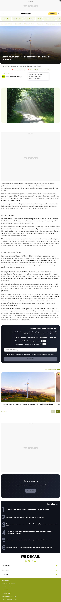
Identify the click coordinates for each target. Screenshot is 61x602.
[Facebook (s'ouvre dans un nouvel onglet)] (32, 561)
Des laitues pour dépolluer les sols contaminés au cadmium (25, 517)
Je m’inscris (30, 490)
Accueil (3, 28)
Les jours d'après (8, 23)
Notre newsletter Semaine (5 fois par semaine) (28, 341)
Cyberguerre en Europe (29, 23)
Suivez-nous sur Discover (19, 69)
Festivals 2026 (18, 23)
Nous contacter (5, 590)
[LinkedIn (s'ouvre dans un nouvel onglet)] (29, 561)
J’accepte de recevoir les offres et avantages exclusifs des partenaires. (31, 354)
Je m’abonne (52, 13)
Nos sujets (5, 570)
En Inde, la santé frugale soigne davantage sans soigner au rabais (27, 510)
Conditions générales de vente (8, 583)
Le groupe (5, 574)
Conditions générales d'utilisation (9, 596)
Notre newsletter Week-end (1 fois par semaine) (28, 344)
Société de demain (30, 18)
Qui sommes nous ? (6, 593)
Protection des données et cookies (9, 599)
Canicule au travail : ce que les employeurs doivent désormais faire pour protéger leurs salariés (29, 532)
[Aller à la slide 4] (5, 411)
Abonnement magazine (7, 586)
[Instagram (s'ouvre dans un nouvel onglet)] (26, 561)
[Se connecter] (59, 13)
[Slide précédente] (53, 411)
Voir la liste (51, 354)
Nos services (6, 566)
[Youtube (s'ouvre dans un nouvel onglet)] (35, 561)
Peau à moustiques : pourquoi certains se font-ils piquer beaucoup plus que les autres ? (32, 525)
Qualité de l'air (40, 23)
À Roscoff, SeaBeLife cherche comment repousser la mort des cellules (29, 547)
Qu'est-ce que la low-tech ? (51, 23)
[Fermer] (47, 74)
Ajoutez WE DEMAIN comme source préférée (39, 69)
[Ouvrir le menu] (2, 13)
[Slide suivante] (58, 411)
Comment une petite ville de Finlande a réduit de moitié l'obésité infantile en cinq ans (28, 405)
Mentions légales (5, 580)
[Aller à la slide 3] (4, 411)
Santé (8, 28)
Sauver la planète (6, 18)
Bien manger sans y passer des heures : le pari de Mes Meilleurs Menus (29, 540)
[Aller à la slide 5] (6, 411)
